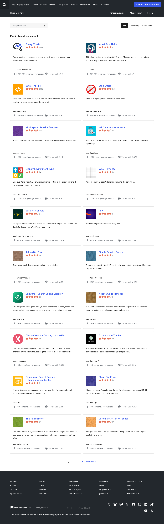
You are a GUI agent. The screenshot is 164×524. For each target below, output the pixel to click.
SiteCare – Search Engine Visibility (44, 293)
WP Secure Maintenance (112, 127)
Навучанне (73, 481)
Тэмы (41, 485)
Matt (130, 485)
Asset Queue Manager (111, 293)
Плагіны (42, 489)
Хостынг (14, 489)
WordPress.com (135, 481)
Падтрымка (74, 485)
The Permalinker (35, 418)
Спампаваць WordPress (147, 4)
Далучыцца (103, 481)
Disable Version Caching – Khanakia (45, 335)
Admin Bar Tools (35, 252)
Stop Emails (105, 85)
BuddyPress (133, 493)
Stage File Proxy (107, 377)
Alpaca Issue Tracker (110, 335)
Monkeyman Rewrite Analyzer (42, 127)
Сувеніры (103, 493)
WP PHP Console (35, 210)
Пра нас (13, 481)
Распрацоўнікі (75, 489)
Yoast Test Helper (108, 44)
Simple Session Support (112, 252)
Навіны (13, 485)
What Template (107, 169)
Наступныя (91, 462)
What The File (33, 85)
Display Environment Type (40, 169)
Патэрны (43, 493)
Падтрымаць (104, 489)
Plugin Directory (17, 13)
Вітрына (43, 481)
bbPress (131, 489)
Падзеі (101, 485)
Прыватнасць (16, 493)
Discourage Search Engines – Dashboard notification (40, 378)
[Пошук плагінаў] (45, 25)
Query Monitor (33, 44)
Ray (101, 210)
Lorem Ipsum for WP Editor (113, 418)
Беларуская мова (42, 508)
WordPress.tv (75, 493)
